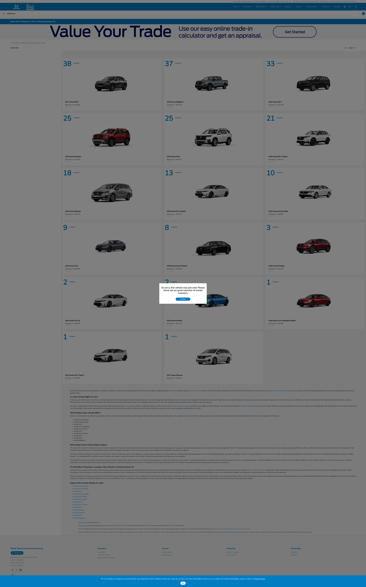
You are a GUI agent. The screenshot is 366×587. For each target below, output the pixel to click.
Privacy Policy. (259, 579)
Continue (183, 299)
